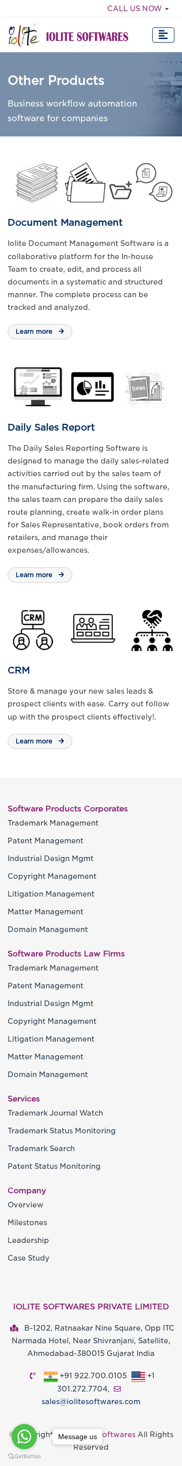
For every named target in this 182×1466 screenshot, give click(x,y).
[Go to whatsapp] (24, 1436)
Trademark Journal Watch (55, 1113)
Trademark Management (53, 823)
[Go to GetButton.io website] (24, 1456)
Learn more (35, 331)
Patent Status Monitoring (54, 1166)
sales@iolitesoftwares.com (91, 1402)
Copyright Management (52, 876)
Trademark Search (41, 1149)
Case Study (29, 1258)
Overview (25, 1205)
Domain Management (48, 929)
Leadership (28, 1240)
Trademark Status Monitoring (62, 1131)
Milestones (27, 1223)
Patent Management (45, 841)
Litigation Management (51, 894)
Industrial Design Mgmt (51, 858)
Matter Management (45, 912)
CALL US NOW (135, 9)
